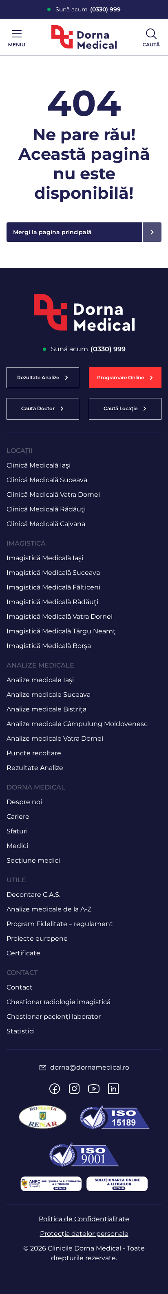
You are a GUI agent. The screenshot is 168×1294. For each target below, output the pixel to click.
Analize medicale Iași (40, 680)
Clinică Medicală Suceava (47, 480)
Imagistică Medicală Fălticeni (53, 587)
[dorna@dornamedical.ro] (43, 1067)
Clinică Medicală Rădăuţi (46, 509)
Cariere (18, 816)
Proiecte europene (37, 938)
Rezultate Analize (35, 768)
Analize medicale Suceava (49, 694)
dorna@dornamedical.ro (89, 1067)
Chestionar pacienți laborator (54, 1016)
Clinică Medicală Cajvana (46, 524)
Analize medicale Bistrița (46, 709)
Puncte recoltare (34, 753)
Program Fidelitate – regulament (60, 924)
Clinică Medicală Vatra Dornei (53, 494)
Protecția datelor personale (84, 1233)
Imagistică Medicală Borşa (49, 646)
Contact (20, 987)
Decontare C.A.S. (33, 894)
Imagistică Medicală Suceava (53, 572)
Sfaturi (17, 831)
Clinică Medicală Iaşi (39, 465)
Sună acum (88, 9)
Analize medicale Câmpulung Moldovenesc (77, 724)
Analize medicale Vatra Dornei (55, 738)
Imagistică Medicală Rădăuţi (52, 602)
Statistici (21, 1031)
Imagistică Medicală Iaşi (45, 558)
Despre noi (24, 802)
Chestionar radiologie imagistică (59, 1002)
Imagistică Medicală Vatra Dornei (60, 616)
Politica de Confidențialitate (84, 1219)
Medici (17, 846)
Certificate (23, 953)
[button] (125, 377)
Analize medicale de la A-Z (49, 909)
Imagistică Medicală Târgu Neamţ (61, 631)
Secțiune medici (33, 860)
